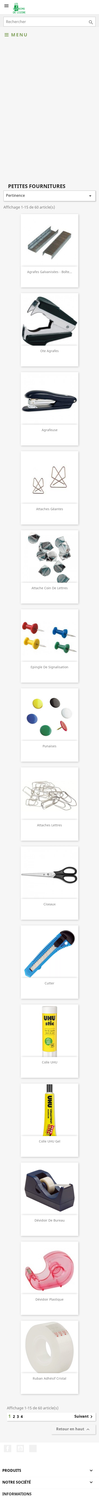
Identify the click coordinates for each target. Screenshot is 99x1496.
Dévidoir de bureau (50, 1220)
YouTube (20, 1448)
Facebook (7, 1448)
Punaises (49, 746)
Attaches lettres (49, 825)
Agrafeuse (50, 430)
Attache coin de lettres (50, 588)
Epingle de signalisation (49, 667)
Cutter (49, 983)
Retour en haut (73, 1429)
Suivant (84, 1416)
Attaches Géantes (49, 509)
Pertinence (49, 196)
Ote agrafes (49, 351)
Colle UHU (49, 1062)
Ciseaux (49, 904)
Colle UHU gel (49, 1141)
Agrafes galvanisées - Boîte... (49, 272)
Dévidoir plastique (49, 1299)
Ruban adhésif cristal (49, 1378)
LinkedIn (33, 1448)
